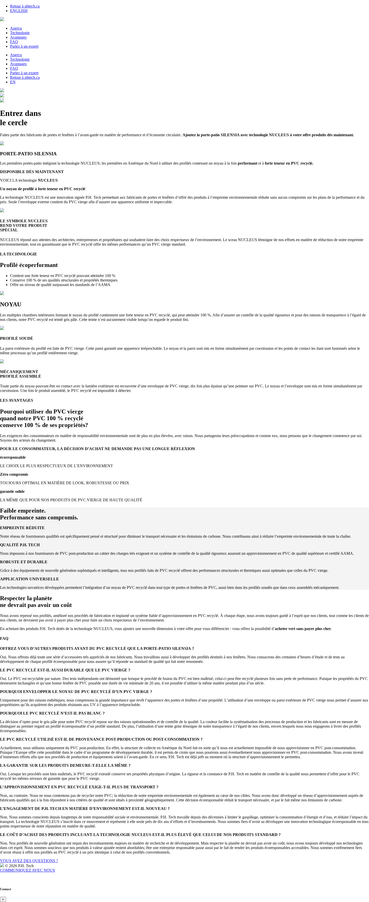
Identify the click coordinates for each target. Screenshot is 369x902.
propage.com (7, 879)
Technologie (20, 33)
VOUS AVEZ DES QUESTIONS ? (29, 861)
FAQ (14, 42)
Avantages (18, 37)
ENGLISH (19, 11)
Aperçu (16, 28)
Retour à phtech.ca (25, 6)
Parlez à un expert (24, 46)
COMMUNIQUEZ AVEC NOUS (27, 870)
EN (13, 82)
